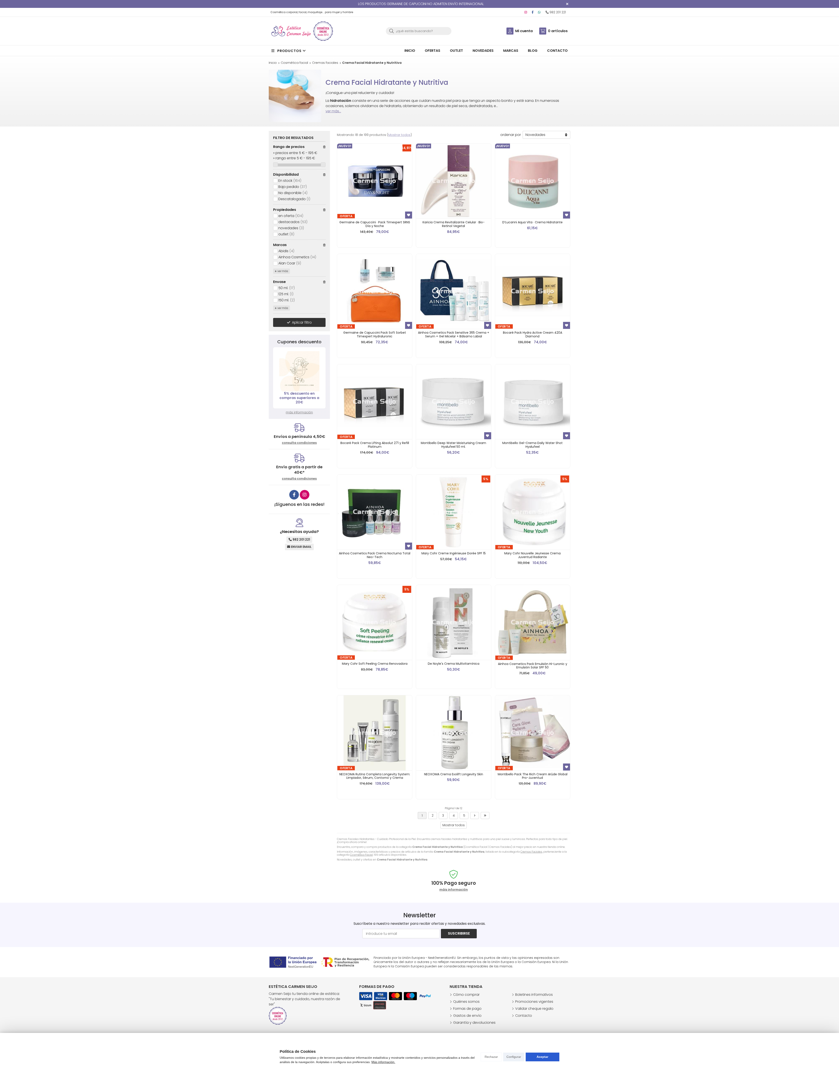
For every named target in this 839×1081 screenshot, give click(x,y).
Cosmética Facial (361, 855)
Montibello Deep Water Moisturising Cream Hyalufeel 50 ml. (453, 445)
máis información (453, 890)
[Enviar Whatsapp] (539, 12)
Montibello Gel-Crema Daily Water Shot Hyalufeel (532, 445)
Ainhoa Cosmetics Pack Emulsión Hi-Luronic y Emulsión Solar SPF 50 (532, 666)
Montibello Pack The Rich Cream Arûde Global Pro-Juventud (532, 776)
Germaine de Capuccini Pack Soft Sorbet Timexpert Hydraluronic (374, 334)
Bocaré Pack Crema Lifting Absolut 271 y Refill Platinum (374, 445)
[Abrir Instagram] (525, 12)
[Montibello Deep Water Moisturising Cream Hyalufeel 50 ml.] (453, 401)
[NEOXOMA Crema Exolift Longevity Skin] (453, 732)
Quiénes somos (466, 1001)
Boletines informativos (534, 994)
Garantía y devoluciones (474, 1022)
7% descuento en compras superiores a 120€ (299, 398)
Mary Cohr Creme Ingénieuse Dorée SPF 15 (453, 553)
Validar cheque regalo (534, 1008)
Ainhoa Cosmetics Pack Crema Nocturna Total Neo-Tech (374, 555)
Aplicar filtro (302, 322)
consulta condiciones (299, 443)
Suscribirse (459, 933)
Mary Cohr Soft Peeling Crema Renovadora (374, 663)
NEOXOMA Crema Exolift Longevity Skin (453, 774)
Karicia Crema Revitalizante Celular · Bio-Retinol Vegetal (454, 224)
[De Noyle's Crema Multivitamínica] (453, 622)
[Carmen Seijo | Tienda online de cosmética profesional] (291, 31)
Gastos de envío (467, 1015)
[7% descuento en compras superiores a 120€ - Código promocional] (299, 371)
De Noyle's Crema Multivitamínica (453, 663)
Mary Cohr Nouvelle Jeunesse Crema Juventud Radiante (532, 555)
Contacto (523, 1015)
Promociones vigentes (534, 1001)
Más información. (383, 1062)
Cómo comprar (466, 994)
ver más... (333, 111)
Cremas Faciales (531, 852)
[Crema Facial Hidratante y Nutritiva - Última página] (485, 815)
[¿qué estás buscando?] (418, 30)
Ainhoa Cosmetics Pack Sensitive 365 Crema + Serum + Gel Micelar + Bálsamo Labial (453, 334)
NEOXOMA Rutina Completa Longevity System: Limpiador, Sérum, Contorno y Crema (374, 776)
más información (299, 412)
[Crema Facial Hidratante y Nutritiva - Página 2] (474, 815)
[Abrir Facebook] (533, 12)
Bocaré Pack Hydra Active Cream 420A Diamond (532, 334)
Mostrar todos (399, 135)
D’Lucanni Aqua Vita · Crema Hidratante (532, 222)
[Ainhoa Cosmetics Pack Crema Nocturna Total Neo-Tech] (374, 512)
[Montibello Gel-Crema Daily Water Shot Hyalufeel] (532, 401)
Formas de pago (467, 1008)
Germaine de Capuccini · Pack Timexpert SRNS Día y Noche (374, 224)
